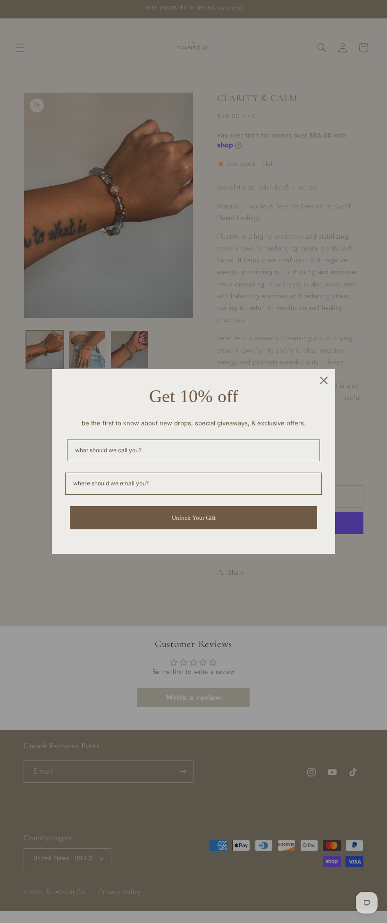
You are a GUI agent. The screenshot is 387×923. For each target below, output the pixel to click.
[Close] (323, 380)
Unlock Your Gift (194, 517)
